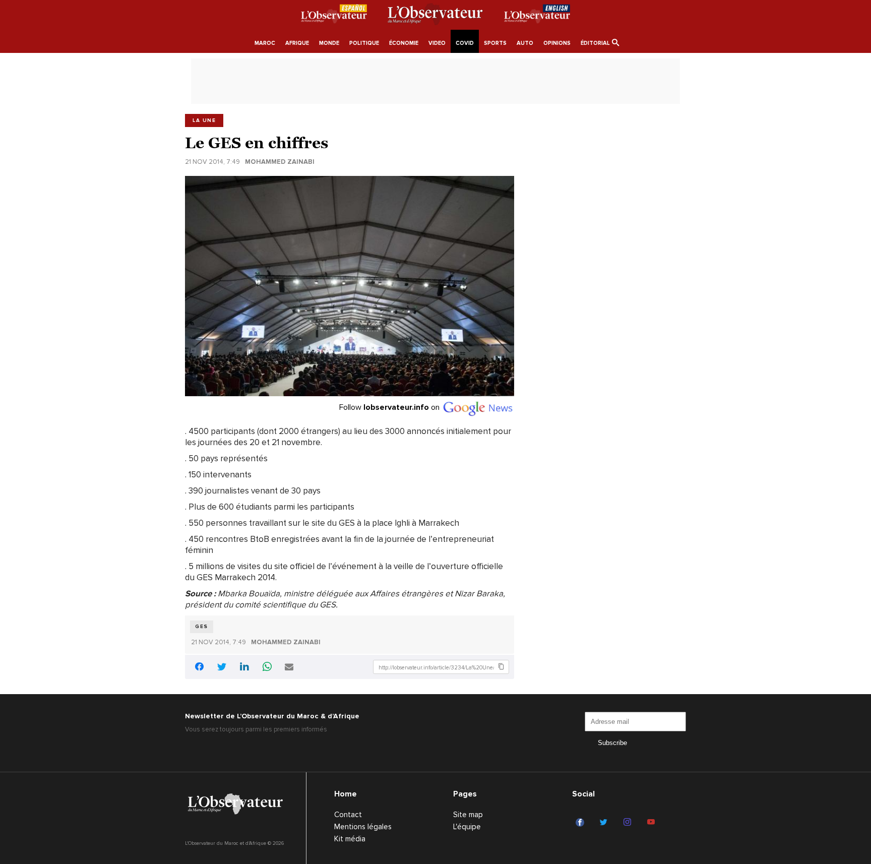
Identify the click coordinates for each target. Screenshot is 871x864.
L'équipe (467, 826)
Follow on (390, 407)
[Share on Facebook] (199, 668)
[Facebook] (581, 822)
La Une (204, 120)
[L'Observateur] (334, 15)
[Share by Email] (289, 667)
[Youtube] (652, 822)
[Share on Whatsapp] (267, 667)
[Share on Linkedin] (244, 667)
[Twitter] (605, 822)
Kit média (349, 838)
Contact (348, 814)
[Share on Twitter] (221, 667)
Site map (468, 814)
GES (201, 627)
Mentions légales (363, 826)
